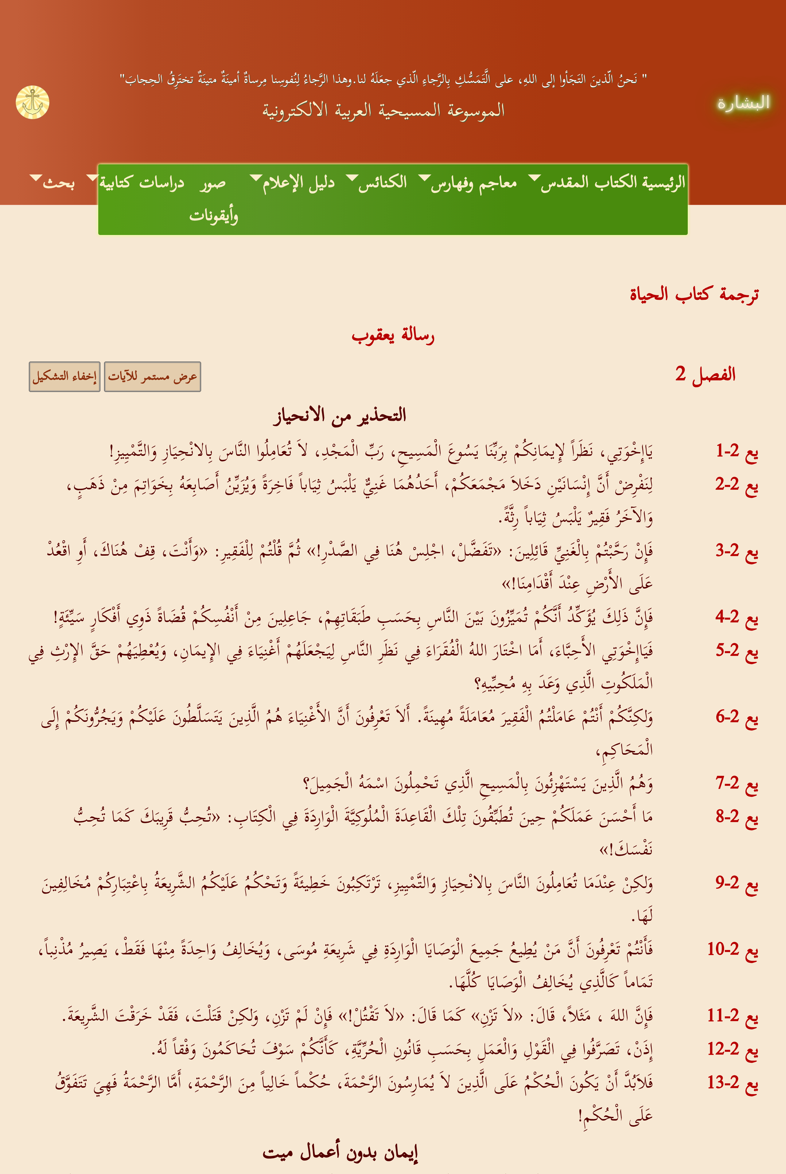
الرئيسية (663, 183)
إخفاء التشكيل (64, 377)
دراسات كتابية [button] (141, 183)
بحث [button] (59, 183)
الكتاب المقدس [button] (589, 183)
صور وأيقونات (213, 199)
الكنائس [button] (383, 183)
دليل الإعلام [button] (299, 183)
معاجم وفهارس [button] (474, 183)
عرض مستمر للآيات (152, 377)
